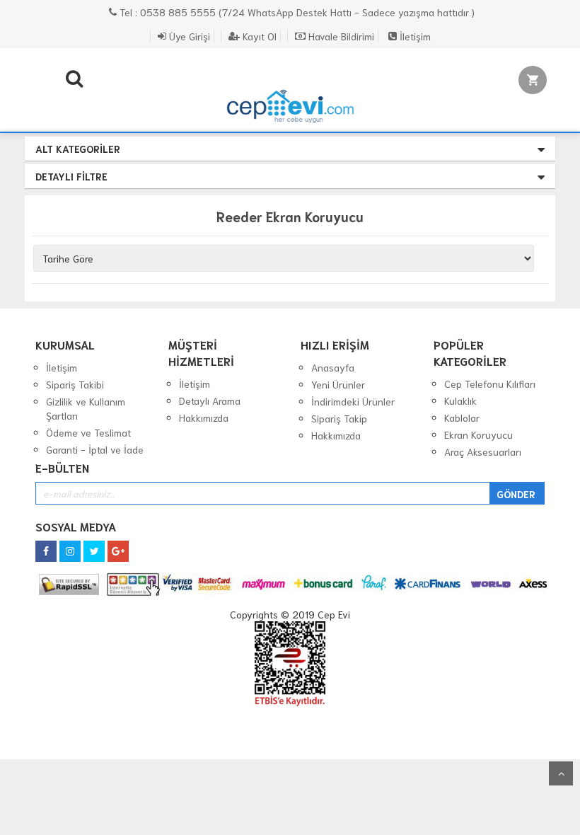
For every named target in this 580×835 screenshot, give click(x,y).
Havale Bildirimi (340, 36)
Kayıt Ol (258, 36)
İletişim (414, 36)
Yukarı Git (561, 773)
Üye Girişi (188, 36)
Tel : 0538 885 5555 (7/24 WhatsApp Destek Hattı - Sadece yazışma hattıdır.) (296, 12)
